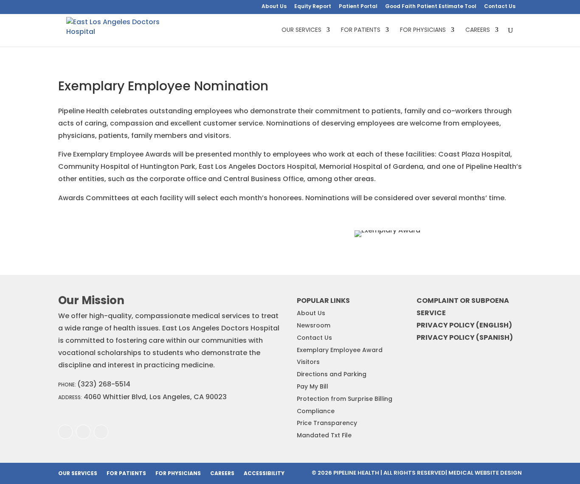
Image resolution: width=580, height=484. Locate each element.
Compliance (316, 411)
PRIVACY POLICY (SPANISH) (465, 337)
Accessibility (264, 473)
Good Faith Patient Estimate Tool (430, 7)
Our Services (301, 30)
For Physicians (423, 30)
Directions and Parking (331, 374)
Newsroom (313, 325)
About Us (274, 7)
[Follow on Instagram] (83, 432)
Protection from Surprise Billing (344, 398)
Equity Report (312, 7)
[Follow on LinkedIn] (101, 432)
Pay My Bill (312, 386)
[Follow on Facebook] (65, 432)
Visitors (308, 362)
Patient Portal (358, 7)
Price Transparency (327, 423)
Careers (477, 30)
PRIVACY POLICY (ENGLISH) (464, 325)
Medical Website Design (485, 473)
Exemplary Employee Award (340, 350)
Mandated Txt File (324, 435)
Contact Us (499, 7)
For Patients (360, 30)
